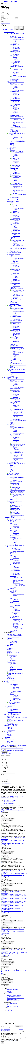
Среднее (15, 41)
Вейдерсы (12, 237)
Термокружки (10, 670)
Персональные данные (13, 1000)
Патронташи (13, 641)
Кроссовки (16, 688)
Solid (11, 306)
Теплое (15, 43)
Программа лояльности (13, 1006)
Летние (12, 694)
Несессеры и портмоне (13, 652)
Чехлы (11, 644)
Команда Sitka (10, 739)
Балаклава (15, 294)
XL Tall (14, 883)
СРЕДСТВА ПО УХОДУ (10, 726)
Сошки (9, 677)
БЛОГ (5, 738)
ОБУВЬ (6, 681)
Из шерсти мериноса (18, 39)
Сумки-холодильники (16, 669)
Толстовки (13, 147)
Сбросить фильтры (6, 753)
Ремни (14, 356)
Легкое (15, 40)
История (9, 991)
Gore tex (15, 45)
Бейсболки (16, 244)
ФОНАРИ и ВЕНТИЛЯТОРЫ (12, 714)
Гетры (14, 75)
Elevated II (12, 150)
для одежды (10, 727)
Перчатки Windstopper (19, 585)
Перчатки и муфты (18, 140)
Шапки (15, 70)
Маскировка (10, 648)
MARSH (12, 476)
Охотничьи (13, 656)
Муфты (15, 193)
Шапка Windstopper (18, 580)
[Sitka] (5, 9)
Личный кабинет (5, 23)
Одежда (9, 734)
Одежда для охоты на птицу (14, 635)
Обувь (8, 732)
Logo (14, 317)
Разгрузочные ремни (15, 642)
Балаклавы (16, 188)
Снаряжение (10, 735)
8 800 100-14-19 (13, 1)
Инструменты (10, 678)
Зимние (12, 692)
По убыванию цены (9, 801)
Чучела (9, 676)
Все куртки (16, 527)
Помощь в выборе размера (14, 995)
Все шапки (16, 578)
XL (6, 818)
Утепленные (16, 48)
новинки (12, 797)
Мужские (12, 705)
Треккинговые (17, 691)
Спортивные (16, 319)
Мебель (9, 649)
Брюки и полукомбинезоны (17, 141)
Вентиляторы (10, 716)
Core (14, 206)
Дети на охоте (13, 80)
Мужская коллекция (9, 32)
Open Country (13, 36)
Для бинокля (16, 126)
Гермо (11, 659)
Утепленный (16, 54)
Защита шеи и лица (18, 497)
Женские (12, 701)
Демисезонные (14, 684)
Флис (11, 553)
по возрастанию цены (16, 796)
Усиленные (16, 59)
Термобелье (13, 145)
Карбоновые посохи (12, 646)
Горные (15, 685)
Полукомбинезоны (15, 62)
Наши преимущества (12, 989)
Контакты (9, 1010)
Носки (14, 359)
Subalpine (12, 83)
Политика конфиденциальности (15, 998)
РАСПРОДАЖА (14, 79)
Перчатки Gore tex (18, 584)
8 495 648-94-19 (5, 1)
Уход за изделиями (12, 1003)
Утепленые (16, 222)
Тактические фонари (12, 724)
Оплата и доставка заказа (13, 996)
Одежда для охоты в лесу (13, 637)
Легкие (15, 58)
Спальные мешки (14, 130)
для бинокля (16, 460)
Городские (16, 687)
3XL (13, 818)
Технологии (10, 992)
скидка (16, 797)
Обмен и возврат (11, 1005)
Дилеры (9, 1009)
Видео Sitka (10, 742)
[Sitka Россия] (2, 1036)
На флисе (15, 50)
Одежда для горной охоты (14, 634)
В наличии (4, 771)
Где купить (7, 737)
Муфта (15, 630)
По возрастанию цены (10, 800)
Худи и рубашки (14, 115)
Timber (11, 255)
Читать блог (10, 741)
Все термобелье (17, 549)
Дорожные (13, 658)
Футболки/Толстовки (15, 388)
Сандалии (9, 706)
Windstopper (16, 47)
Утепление (13, 552)
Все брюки (16, 533)
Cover (11, 134)
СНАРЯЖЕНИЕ (8, 638)
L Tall (7, 883)
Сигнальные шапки (18, 352)
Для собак (9, 645)
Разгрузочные (16, 102)
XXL (9, 818)
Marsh (11, 202)
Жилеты (12, 143)
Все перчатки (16, 583)
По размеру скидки (9, 803)
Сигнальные (16, 333)
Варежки (15, 626)
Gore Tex (15, 392)
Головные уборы (17, 69)
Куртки (12, 144)
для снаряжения (11, 730)
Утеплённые (16, 574)
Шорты (15, 534)
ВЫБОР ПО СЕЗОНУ (9, 517)
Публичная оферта (12, 999)
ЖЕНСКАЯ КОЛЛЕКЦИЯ (11, 377)
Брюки (12, 467)
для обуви (9, 728)
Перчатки (15, 73)
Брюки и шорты (14, 530)
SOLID (12, 502)
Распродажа (7, 778)
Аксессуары (13, 136)
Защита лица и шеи (18, 72)
